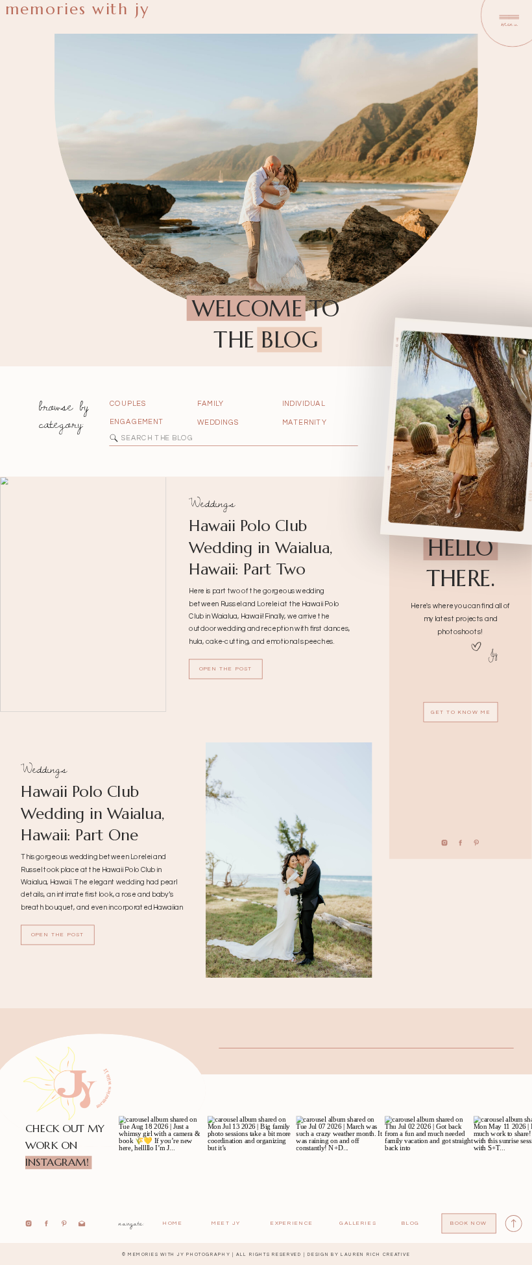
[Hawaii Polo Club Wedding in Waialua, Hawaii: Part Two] (83, 594)
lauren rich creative (375, 1254)
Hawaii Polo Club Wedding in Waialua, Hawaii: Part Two (261, 547)
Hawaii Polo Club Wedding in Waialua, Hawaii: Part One (93, 812)
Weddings (212, 503)
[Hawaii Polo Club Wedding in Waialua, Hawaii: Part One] (289, 860)
